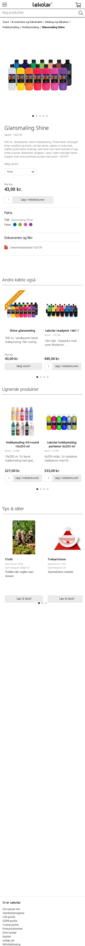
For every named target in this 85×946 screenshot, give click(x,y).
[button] (33, 116)
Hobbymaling (11, 27)
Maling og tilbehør (57, 21)
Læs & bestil (24, 598)
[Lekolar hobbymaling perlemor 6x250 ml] (61, 421)
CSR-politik (9, 917)
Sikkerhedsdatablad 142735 (26, 248)
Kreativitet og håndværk (27, 21)
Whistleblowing (11, 944)
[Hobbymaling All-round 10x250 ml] (22, 421)
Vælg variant (11, 164)
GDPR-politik (10, 921)
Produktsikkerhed (12, 929)
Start (6, 21)
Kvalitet (7, 937)
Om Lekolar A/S (11, 909)
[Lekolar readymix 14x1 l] (61, 310)
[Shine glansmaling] (22, 310)
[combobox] (42, 13)
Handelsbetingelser (13, 913)
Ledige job (8, 940)
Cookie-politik (11, 925)
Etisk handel (9, 933)
